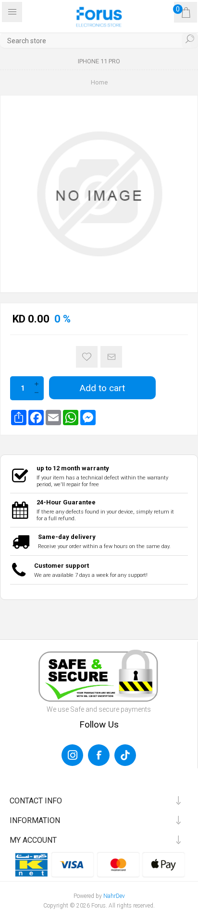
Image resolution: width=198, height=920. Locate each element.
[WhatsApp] (70, 417)
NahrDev (114, 896)
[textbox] (99, 40)
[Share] (18, 417)
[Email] (53, 417)
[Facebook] (36, 417)
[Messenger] (88, 417)
